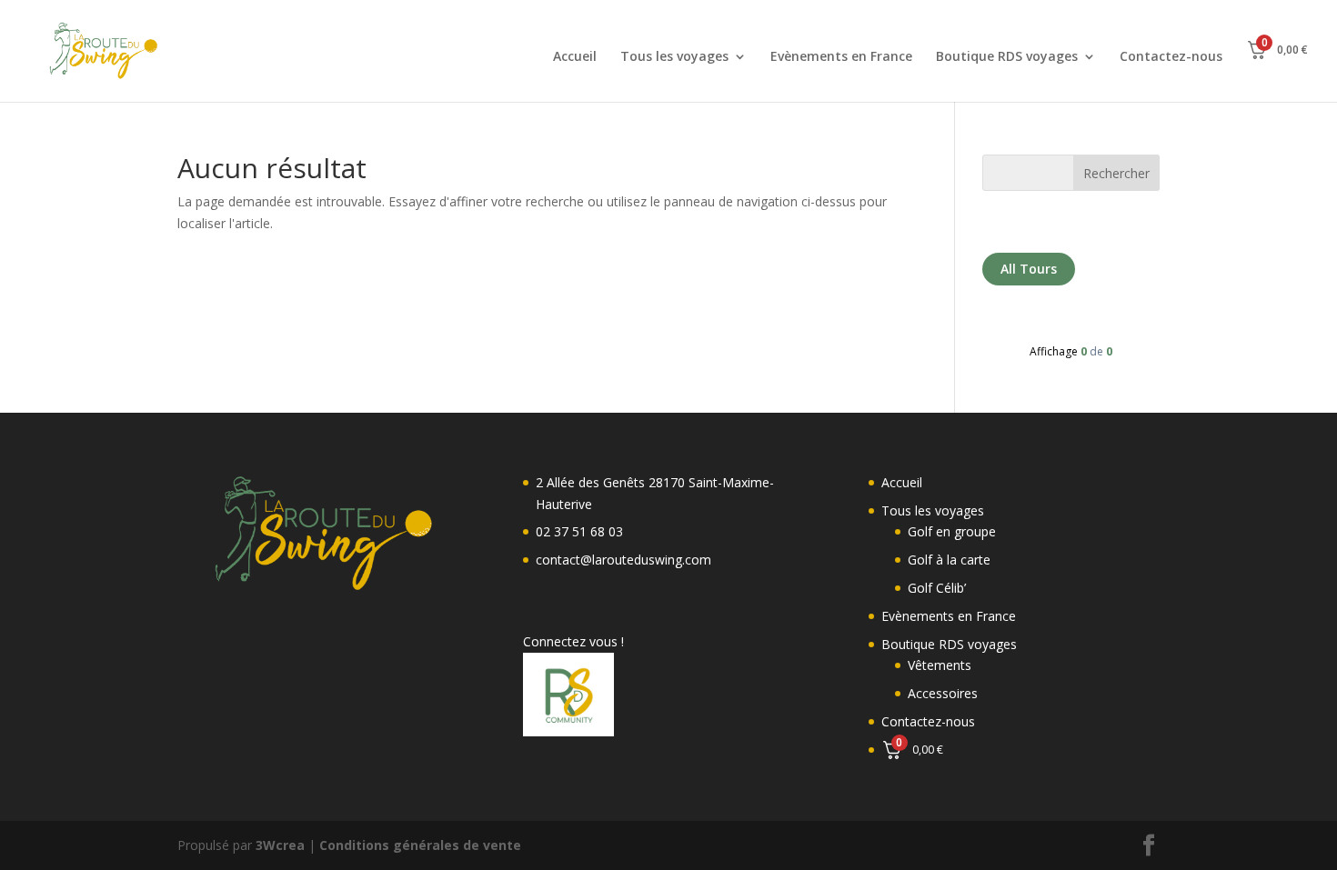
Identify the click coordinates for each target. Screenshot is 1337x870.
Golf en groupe (952, 531)
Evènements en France (841, 57)
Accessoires (943, 693)
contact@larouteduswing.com (623, 559)
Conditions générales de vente (420, 845)
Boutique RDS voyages (1007, 57)
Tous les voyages (674, 57)
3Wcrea (280, 845)
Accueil (575, 57)
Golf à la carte (949, 559)
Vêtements (939, 665)
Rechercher (1116, 173)
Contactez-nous (1171, 57)
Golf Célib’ (937, 587)
